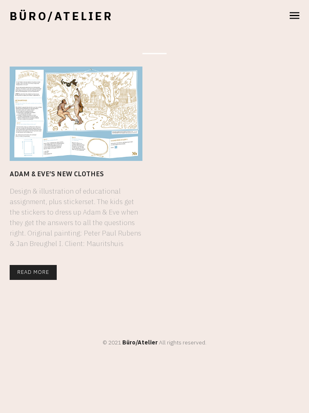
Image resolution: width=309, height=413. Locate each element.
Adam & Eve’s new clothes (57, 173)
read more (33, 272)
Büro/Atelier (61, 15)
